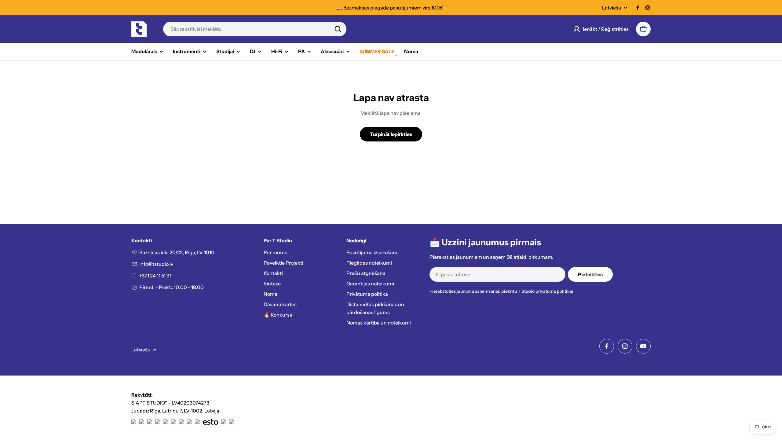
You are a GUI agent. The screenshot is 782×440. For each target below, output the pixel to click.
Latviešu (611, 7)
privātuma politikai (554, 291)
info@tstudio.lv (156, 264)
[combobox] (254, 29)
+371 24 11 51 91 (155, 276)
